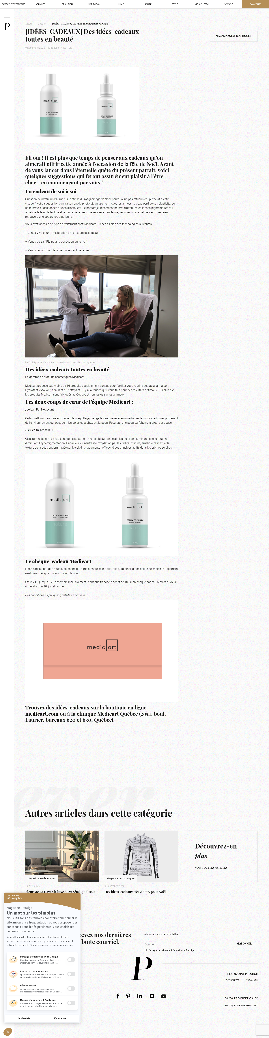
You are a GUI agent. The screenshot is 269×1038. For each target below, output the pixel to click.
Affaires (40, 4)
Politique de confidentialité (241, 998)
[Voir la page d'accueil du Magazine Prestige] (141, 968)
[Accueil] (7, 26)
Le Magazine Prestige (242, 974)
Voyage (229, 4)
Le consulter (232, 980)
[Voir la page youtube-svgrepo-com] (163, 996)
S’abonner (252, 980)
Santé (148, 4)
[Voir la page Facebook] (118, 996)
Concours (255, 4)
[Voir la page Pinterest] (128, 996)
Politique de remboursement (241, 1005)
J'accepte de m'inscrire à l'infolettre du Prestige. (171, 950)
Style (175, 4)
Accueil (28, 23)
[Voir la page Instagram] (152, 996)
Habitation (94, 4)
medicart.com (42, 714)
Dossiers (42, 23)
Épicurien (67, 4)
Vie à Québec (202, 4)
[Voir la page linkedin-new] (139, 996)
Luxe (121, 4)
